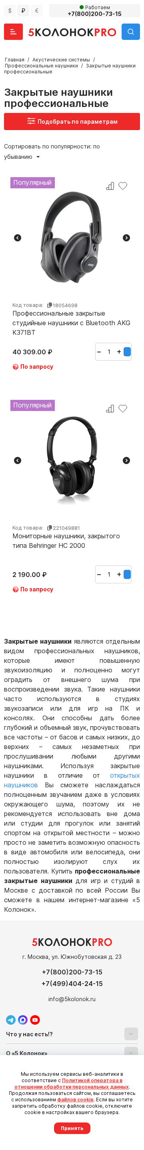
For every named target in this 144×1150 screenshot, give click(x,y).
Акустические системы (61, 60)
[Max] (23, 1020)
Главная (14, 60)
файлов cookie (75, 1100)
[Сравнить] (110, 186)
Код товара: (27, 305)
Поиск (131, 32)
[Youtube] (35, 1020)
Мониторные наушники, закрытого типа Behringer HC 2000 (66, 540)
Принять (72, 1128)
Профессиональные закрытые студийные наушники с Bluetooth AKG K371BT (71, 322)
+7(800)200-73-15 (72, 972)
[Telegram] (11, 1020)
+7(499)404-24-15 (72, 984)
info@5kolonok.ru (72, 999)
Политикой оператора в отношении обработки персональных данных (71, 1083)
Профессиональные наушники (41, 66)
